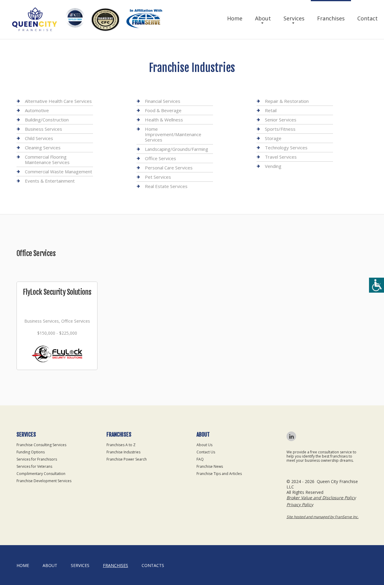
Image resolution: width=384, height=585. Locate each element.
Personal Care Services (169, 168)
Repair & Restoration (287, 101)
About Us (204, 444)
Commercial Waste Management (58, 172)
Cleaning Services (43, 148)
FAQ (200, 459)
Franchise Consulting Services (41, 444)
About (263, 18)
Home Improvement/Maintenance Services (173, 134)
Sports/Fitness (280, 129)
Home (234, 18)
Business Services (43, 129)
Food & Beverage (163, 110)
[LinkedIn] (291, 436)
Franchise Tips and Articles (219, 473)
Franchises (331, 18)
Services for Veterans (34, 466)
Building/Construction (47, 120)
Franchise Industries (123, 452)
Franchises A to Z (121, 444)
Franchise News (209, 466)
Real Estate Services (166, 186)
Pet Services (158, 177)
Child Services (39, 138)
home (22, 565)
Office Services (160, 158)
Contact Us (205, 452)
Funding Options (30, 452)
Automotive (37, 110)
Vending (273, 166)
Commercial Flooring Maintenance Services (47, 159)
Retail (271, 110)
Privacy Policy (299, 504)
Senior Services (280, 120)
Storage (273, 138)
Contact (367, 18)
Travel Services (281, 157)
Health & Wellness (164, 120)
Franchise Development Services (43, 480)
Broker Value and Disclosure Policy (321, 497)
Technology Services (286, 148)
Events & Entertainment (50, 181)
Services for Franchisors (36, 459)
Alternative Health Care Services (58, 101)
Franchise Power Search (126, 459)
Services (294, 18)
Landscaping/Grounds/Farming (176, 149)
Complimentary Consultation (40, 473)
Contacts (153, 565)
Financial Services (162, 101)
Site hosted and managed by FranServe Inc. (322, 516)
